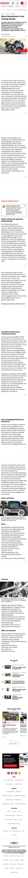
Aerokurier (6, 856)
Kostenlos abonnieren (10, 765)
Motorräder (11, 6)
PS (10, 831)
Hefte (13, 0)
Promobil (12, 868)
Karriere (15, 819)
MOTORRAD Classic (16, 831)
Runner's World (19, 868)
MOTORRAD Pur (18, 799)
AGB (19, 811)
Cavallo (11, 860)
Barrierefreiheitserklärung (14, 823)
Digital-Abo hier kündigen (8, 803)
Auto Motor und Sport (15, 856)
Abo (10, 0)
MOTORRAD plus (9, 799)
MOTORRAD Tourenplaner (19, 795)
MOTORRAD (5, 831)
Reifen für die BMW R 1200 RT (10, 201)
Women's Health (14, 872)
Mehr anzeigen (13, 743)
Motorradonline (20, 864)
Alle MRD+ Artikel (4, 6)
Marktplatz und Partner (7, 795)
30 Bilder (24, 50)
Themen (20, 819)
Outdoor (6, 868)
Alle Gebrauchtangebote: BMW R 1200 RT (13, 304)
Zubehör (23, 6)
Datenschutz (19, 815)
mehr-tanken (6, 864)
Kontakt (8, 811)
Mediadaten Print (10, 784)
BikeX (22, 856)
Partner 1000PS (18, 784)
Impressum (14, 811)
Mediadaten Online (19, 780)
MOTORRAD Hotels (10, 791)
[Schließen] (24, 206)
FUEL (23, 831)
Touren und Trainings (8, 780)
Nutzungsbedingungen (10, 815)
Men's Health (13, 864)
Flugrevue (17, 860)
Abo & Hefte (14, 835)
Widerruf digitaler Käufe (20, 803)
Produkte (17, 0)
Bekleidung (17, 6)
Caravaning (5, 860)
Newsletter (18, 791)
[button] (14, 46)
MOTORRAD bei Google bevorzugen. (14, 213)
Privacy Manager (8, 819)
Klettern (22, 860)
